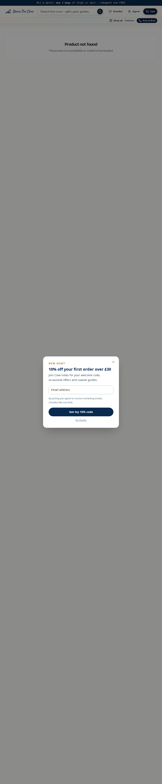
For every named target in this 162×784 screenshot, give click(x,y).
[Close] (113, 362)
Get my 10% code (81, 412)
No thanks (81, 420)
